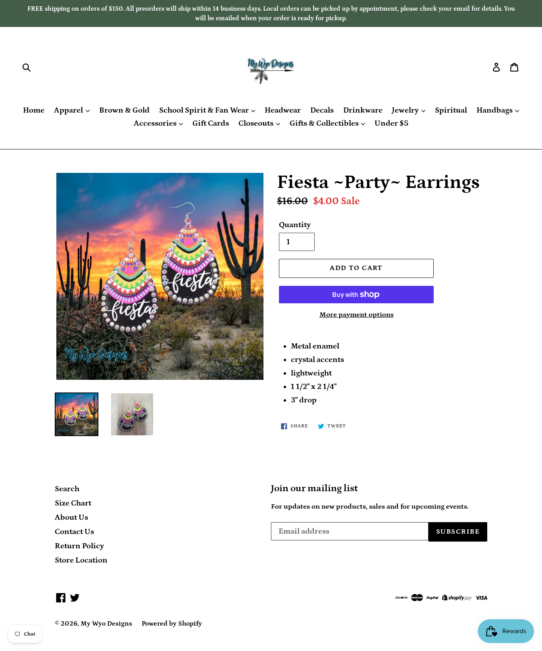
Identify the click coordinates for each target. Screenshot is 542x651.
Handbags (495, 110)
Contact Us (74, 531)
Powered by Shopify (172, 624)
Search (67, 488)
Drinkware (362, 110)
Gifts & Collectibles (325, 123)
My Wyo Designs (106, 624)
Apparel (69, 110)
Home (33, 110)
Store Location (81, 560)
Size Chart (73, 503)
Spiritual (451, 110)
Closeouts (256, 123)
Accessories (156, 123)
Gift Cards (210, 123)
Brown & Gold (124, 110)
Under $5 (391, 123)
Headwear (283, 110)
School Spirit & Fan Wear (204, 110)
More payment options (356, 315)
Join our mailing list (314, 488)
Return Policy (79, 546)
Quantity (295, 224)
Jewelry (406, 110)
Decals (322, 110)
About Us (71, 517)
